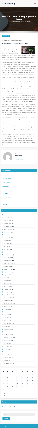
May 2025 (6, 246)
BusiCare (25, 426)
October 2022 (7, 334)
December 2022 (8, 329)
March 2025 (7, 252)
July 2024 (6, 275)
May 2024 (6, 280)
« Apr (4, 395)
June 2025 (6, 243)
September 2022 (8, 337)
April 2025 (6, 249)
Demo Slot (5, 189)
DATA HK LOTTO (7, 178)
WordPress (15, 426)
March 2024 (7, 286)
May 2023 (6, 314)
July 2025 (6, 240)
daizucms (6, 40)
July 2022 (6, 343)
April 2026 (6, 215)
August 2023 (7, 306)
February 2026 (7, 220)
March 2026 (7, 217)
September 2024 (8, 269)
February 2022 (7, 357)
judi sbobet (5, 193)
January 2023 (7, 326)
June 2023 (6, 312)
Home (8, 21)
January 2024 (7, 292)
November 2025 (8, 229)
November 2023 (8, 297)
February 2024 (7, 289)
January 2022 (7, 360)
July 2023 (6, 309)
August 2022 (7, 340)
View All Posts (19, 159)
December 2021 (8, 363)
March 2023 (7, 320)
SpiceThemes (32, 426)
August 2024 (7, 272)
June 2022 (6, 346)
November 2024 (8, 263)
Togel (4, 174)
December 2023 (8, 295)
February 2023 (7, 323)
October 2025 (7, 232)
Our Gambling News (16, 40)
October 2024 (7, 266)
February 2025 (7, 255)
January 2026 (7, 223)
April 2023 (6, 317)
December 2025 (8, 226)
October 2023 (7, 300)
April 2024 (6, 283)
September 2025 (8, 235)
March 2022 (7, 354)
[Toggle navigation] (35, 3)
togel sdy (5, 204)
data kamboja (6, 186)
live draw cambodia (7, 197)
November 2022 (8, 332)
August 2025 (7, 237)
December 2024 (8, 260)
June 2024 (6, 277)
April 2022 (6, 352)
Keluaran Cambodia (7, 182)
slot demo (5, 200)
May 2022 (6, 349)
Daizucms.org (8, 3)
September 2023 (8, 303)
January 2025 (7, 257)
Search (6, 418)
